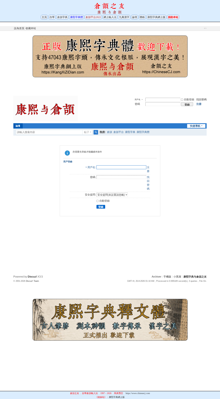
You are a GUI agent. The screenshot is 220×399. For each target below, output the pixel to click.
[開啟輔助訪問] (202, 28)
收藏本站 (31, 28)
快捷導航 (195, 126)
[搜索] (96, 132)
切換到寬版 (205, 28)
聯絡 (142, 17)
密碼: (93, 177)
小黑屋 (177, 276)
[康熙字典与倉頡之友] (45, 108)
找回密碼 (201, 99)
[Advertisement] (110, 85)
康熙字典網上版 (156, 17)
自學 (52, 17)
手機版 (167, 276)
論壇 (134, 17)
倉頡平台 (118, 132)
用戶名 (137, 99)
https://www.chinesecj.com (138, 393)
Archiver (156, 276)
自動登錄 (189, 99)
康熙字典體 (143, 132)
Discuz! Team (32, 281)
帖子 (86, 132)
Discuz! (32, 276)
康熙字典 (130, 132)
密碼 (137, 104)
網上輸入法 (110, 17)
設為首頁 (19, 28)
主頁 (44, 17)
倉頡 (109, 132)
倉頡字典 (62, 17)
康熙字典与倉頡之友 (195, 276)
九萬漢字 (124, 17)
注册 (198, 104)
